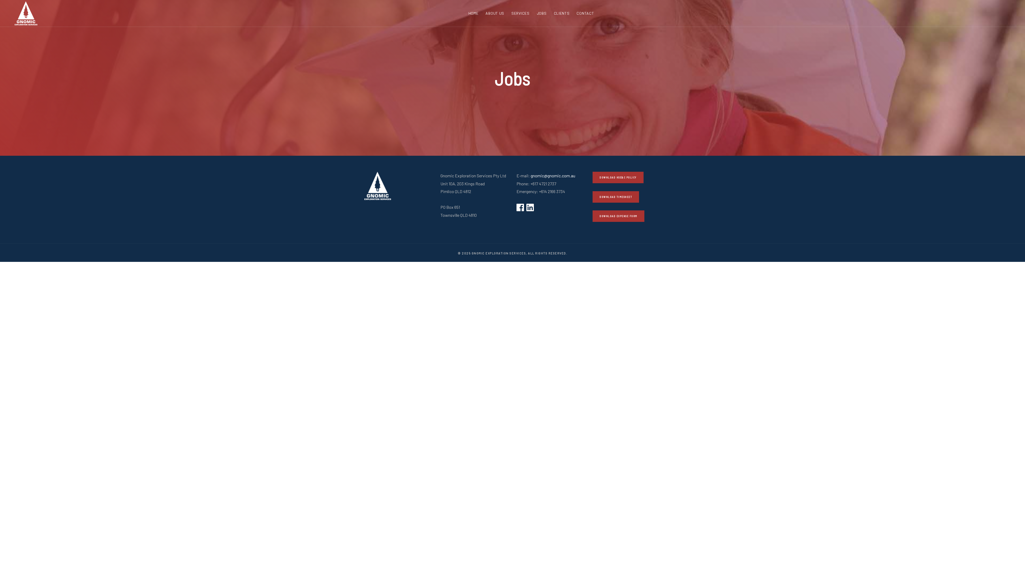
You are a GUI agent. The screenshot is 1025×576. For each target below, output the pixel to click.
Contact (585, 13)
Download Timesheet (616, 196)
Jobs (542, 13)
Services (520, 13)
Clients (562, 13)
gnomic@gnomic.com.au (553, 175)
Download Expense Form (618, 216)
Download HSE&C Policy (618, 177)
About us (495, 13)
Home (473, 13)
